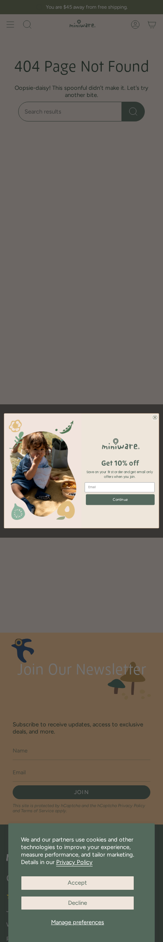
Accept (77, 882)
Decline (77, 902)
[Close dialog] (154, 417)
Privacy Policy (74, 862)
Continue (120, 499)
